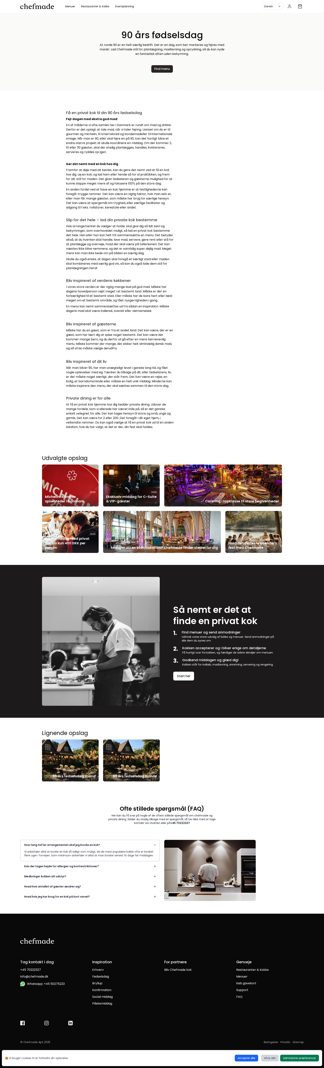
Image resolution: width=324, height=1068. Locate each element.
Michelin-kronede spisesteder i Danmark (64, 498)
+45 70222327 (180, 823)
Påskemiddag (102, 1003)
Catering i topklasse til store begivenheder (242, 501)
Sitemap (298, 1042)
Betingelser (271, 1042)
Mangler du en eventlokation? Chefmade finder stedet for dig (164, 547)
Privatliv (285, 1042)
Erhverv (98, 970)
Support (242, 990)
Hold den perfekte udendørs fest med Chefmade (252, 545)
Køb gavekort (246, 983)
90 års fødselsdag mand (74, 776)
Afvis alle (270, 1058)
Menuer (70, 6)
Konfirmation (101, 990)
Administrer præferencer (299, 1058)
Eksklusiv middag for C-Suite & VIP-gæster (131, 498)
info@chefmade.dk (34, 976)
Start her (183, 676)
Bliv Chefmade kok (178, 970)
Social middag (102, 997)
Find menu (162, 69)
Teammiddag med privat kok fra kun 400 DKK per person (67, 543)
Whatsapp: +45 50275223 (45, 984)
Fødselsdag (100, 976)
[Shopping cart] (300, 6)
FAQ (239, 997)
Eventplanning (124, 6)
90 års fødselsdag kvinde (135, 776)
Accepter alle (246, 1058)
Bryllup (97, 983)
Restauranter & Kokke (95, 6)
